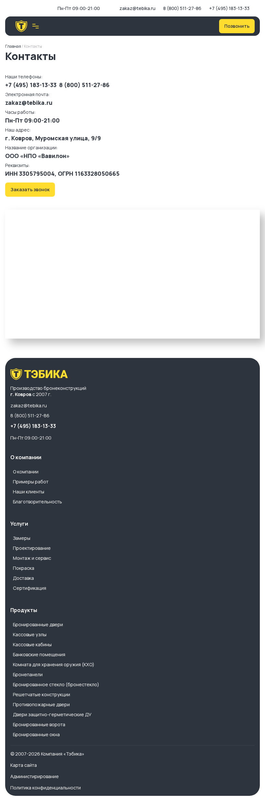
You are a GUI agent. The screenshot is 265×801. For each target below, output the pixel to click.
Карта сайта (23, 765)
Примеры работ (30, 482)
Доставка (23, 578)
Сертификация (29, 588)
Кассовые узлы (30, 634)
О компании (25, 472)
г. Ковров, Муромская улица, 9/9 (53, 138)
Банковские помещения (39, 654)
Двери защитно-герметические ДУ (52, 714)
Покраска (23, 568)
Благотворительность (37, 502)
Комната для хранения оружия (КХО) (53, 664)
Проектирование (32, 548)
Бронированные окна (36, 734)
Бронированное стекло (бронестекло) (56, 684)
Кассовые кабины (32, 644)
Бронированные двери (38, 624)
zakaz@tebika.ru (137, 8)
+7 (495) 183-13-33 (229, 8)
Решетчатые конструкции (41, 694)
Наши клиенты (28, 492)
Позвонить (236, 26)
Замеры (21, 538)
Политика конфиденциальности (45, 788)
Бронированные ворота (39, 724)
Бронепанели (28, 674)
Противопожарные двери (41, 704)
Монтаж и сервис (32, 558)
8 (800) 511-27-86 (182, 8)
